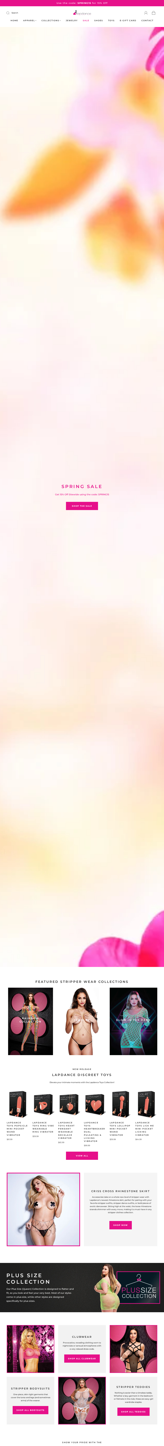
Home (14, 20)
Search (15, 13)
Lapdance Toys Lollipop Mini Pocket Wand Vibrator (120, 1128)
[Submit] (9, 12)
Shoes (98, 20)
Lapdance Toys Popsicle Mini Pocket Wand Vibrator (17, 1128)
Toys (111, 20)
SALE (86, 20)
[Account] (146, 12)
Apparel (29, 20)
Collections (50, 20)
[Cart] (154, 13)
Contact (147, 20)
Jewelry (72, 20)
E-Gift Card (128, 20)
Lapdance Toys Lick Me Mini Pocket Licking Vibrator (144, 1128)
